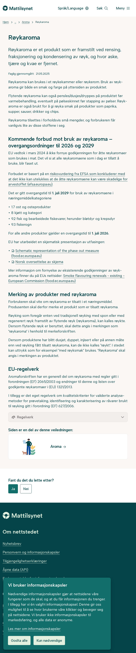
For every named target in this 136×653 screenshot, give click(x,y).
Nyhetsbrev (12, 544)
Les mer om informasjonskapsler (34, 629)
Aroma (26, 22)
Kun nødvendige (49, 640)
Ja (13, 489)
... (15, 22)
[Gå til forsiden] (18, 8)
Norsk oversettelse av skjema (39, 262)
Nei (26, 489)
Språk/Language (70, 8)
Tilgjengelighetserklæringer (25, 561)
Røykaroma (42, 22)
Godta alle (19, 640)
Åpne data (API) (15, 570)
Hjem (6, 22)
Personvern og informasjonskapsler (31, 552)
